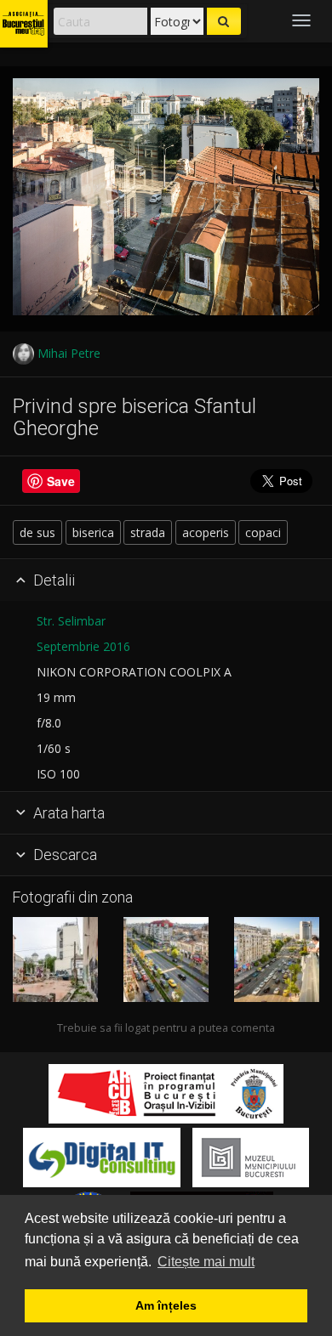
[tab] (166, 580)
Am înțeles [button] (166, 1305)
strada (147, 532)
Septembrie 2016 (83, 646)
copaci (263, 532)
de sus (37, 532)
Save (61, 481)
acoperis (205, 532)
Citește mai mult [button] (206, 1261)
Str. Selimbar (71, 621)
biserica (93, 532)
